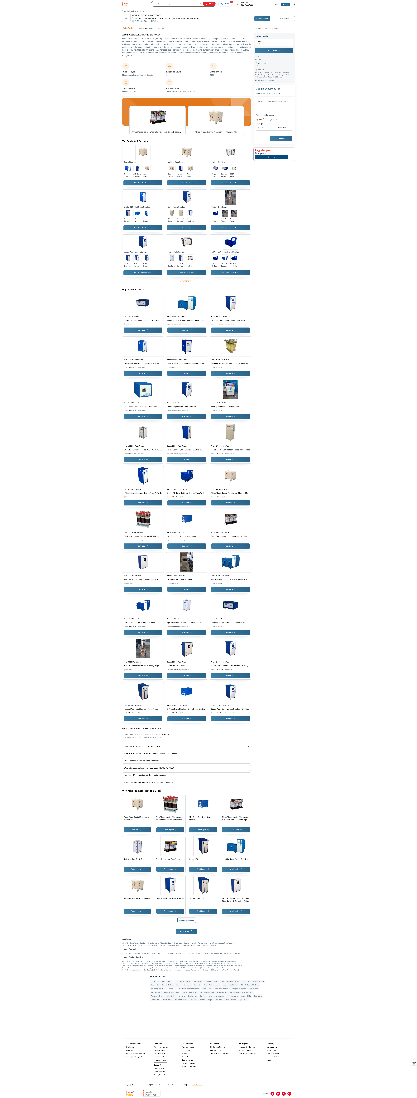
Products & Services (145, 28)
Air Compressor (232, 996)
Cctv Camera (192, 996)
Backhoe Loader (212, 981)
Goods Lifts (155, 1000)
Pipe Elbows (243, 1000)
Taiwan (139, 1085)
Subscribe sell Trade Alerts (248, 1053)
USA (184, 1085)
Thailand (147, 1085)
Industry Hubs (271, 1050)
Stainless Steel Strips (189, 992)
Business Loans (187, 1060)
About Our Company (161, 1047)
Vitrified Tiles (166, 1000)
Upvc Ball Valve (231, 1000)
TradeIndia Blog (159, 1053)
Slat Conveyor (234, 992)
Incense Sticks (246, 996)
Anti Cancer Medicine (216, 996)
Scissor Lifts (155, 985)
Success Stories (159, 1050)
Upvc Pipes (219, 1000)
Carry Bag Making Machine (230, 981)
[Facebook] (272, 1093)
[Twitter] (283, 1093)
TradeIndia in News (160, 1057)
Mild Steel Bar (156, 992)
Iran (188, 1085)
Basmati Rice (198, 981)
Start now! (271, 157)
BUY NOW (141, 330)
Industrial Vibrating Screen (171, 985)
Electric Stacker (258, 981)
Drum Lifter (246, 981)
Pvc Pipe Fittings (206, 1000)
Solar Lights (258, 996)
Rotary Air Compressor (212, 985)
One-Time (263, 119)
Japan (128, 1085)
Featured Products (273, 1057)
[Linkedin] (278, 1093)
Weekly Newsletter (160, 1075)
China (134, 1085)
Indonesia (162, 1085)
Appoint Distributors (189, 1066)
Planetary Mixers (157, 996)
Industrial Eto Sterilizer (230, 985)
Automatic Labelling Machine (189, 988)
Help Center (130, 1047)
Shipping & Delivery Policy (134, 1057)
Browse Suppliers (245, 1050)
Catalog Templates (188, 1063)
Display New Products (217, 1047)
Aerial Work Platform (221, 988)
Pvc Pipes (194, 1000)
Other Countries (197, 1085)
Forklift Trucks (167, 981)
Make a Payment (159, 1071)
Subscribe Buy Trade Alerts (219, 1053)
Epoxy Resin (253, 988)
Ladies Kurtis (170, 996)
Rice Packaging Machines (250, 985)
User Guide (129, 1050)
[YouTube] (289, 1093)
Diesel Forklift (206, 988)
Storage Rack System (239, 988)
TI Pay (184, 1053)
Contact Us (157, 1065)
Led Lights (181, 996)
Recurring (276, 119)
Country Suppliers (273, 1053)
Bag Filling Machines (206, 992)
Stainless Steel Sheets (171, 992)
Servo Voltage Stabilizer (183, 981)
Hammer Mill (171, 988)
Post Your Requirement (247, 1047)
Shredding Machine (157, 988)
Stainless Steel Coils (181, 1000)
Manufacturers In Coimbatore (265, 80)
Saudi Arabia (176, 1085)
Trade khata (186, 1057)
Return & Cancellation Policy (135, 1053)
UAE (169, 1085)
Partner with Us (159, 1068)
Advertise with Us (188, 1047)
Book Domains (187, 1050)
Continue (281, 138)
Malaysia (154, 1085)
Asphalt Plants (222, 992)
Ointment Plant (247, 992)
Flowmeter (197, 985)
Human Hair (155, 981)
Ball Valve (203, 996)
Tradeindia (125, 11)
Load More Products (186, 920)
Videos (269, 1060)
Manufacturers (272, 1047)
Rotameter (187, 985)
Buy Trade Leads (216, 1050)
